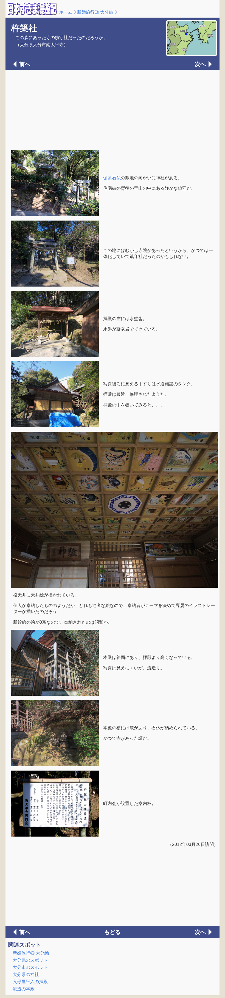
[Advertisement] (112, 109)
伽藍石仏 (112, 177)
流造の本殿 (24, 988)
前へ (24, 64)
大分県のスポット (30, 960)
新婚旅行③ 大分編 (95, 12)
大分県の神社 (26, 974)
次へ (200, 64)
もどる (112, 932)
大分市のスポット (30, 967)
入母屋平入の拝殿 (30, 981)
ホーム (65, 12)
